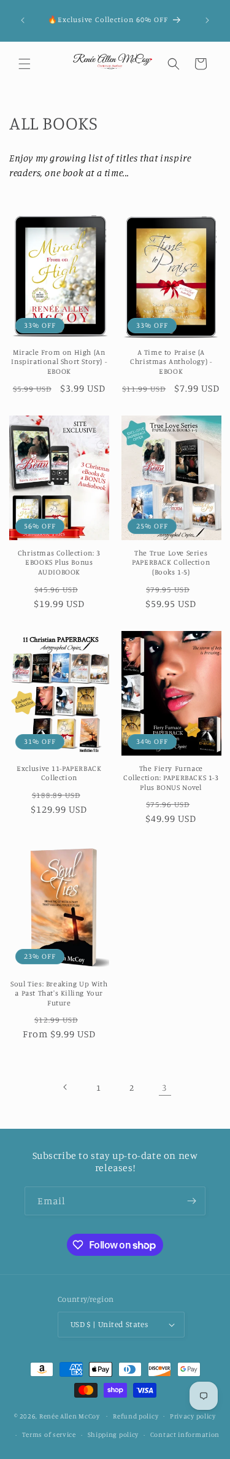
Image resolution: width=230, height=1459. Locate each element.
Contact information (185, 1434)
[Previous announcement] (22, 20)
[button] (24, 63)
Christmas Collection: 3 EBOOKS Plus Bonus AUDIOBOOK (59, 562)
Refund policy (135, 1416)
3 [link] (164, 1087)
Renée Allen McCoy (69, 1415)
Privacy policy (193, 1416)
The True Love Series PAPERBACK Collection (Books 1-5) (171, 562)
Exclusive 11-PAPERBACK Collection (59, 773)
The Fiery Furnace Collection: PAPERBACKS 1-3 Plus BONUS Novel (171, 778)
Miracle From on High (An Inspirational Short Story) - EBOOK (59, 361)
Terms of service (49, 1434)
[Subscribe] (191, 1200)
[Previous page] (65, 1087)
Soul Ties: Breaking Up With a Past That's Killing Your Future (58, 993)
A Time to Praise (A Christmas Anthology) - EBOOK (171, 361)
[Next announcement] (207, 20)
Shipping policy (113, 1434)
